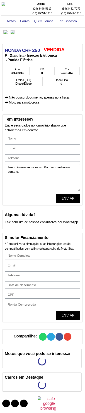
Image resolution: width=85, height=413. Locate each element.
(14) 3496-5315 (41, 8)
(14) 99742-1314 (71, 13)
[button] (43, 337)
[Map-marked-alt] (24, 403)
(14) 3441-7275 (70, 8)
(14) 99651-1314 (42, 13)
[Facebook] (6, 403)
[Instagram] (15, 403)
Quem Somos (43, 21)
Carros (24, 21)
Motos (11, 21)
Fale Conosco (67, 21)
